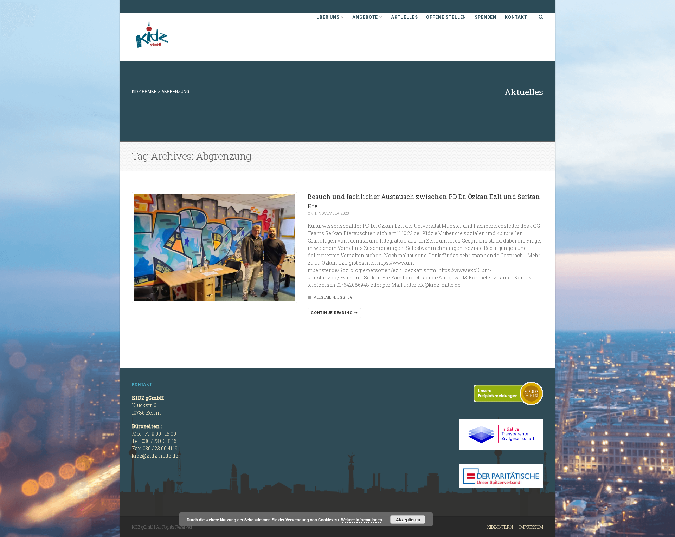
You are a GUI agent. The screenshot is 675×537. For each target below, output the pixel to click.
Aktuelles (404, 17)
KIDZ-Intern (500, 527)
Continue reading (332, 313)
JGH (351, 297)
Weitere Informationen (361, 519)
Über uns (328, 17)
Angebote (365, 17)
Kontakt (516, 17)
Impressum (531, 527)
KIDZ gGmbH (184, 37)
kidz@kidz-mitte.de (155, 455)
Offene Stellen (446, 17)
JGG (341, 297)
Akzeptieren (408, 519)
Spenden (485, 17)
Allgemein (324, 297)
